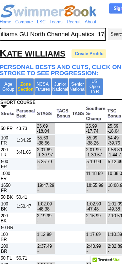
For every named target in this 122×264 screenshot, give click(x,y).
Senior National (77, 87)
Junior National (60, 87)
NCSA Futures (42, 87)
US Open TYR (94, 86)
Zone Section (26, 87)
